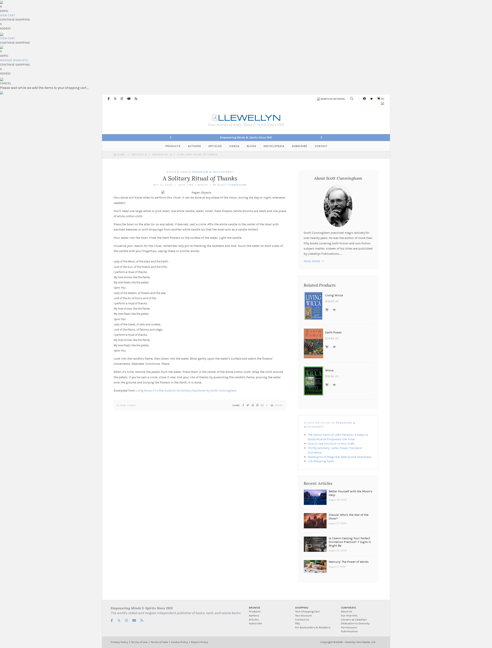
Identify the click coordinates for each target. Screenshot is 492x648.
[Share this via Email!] (262, 405)
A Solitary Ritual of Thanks (197, 154)
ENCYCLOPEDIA (274, 146)
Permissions (349, 627)
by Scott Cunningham (186, 390)
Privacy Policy (119, 642)
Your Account (303, 615)
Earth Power (333, 332)
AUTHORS (194, 146)
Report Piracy (199, 642)
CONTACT (321, 146)
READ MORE (312, 261)
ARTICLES (215, 146)
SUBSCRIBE (299, 146)
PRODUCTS (172, 146)
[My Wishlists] (371, 98)
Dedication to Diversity (355, 623)
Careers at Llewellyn (354, 619)
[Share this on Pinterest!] (253, 405)
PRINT (279, 405)
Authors (254, 615)
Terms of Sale (159, 642)
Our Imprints (349, 615)
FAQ (297, 623)
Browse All (161, 154)
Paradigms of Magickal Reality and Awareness (339, 457)
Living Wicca (334, 295)
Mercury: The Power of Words (349, 562)
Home (121, 155)
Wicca (329, 370)
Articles (138, 154)
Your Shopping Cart (307, 611)
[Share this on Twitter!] (248, 405)
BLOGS (251, 146)
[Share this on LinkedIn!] (257, 405)
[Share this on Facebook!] (243, 405)
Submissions (349, 631)
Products (255, 611)
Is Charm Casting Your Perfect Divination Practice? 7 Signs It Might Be (350, 541)
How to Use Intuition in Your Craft (331, 443)
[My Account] (364, 98)
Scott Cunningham (232, 184)
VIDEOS (234, 146)
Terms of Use (139, 642)
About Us (346, 611)
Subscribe (255, 623)
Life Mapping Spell (321, 461)
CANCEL (5, 83)
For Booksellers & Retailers (312, 627)
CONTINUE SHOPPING (15, 19)
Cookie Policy (179, 642)
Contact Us (302, 619)
